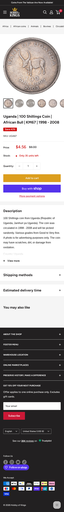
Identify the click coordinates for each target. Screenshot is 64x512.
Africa (5, 26)
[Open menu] (5, 12)
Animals (34, 26)
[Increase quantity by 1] (36, 166)
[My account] (51, 12)
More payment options (32, 196)
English (8, 431)
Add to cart (32, 178)
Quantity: (8, 166)
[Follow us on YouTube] (18, 462)
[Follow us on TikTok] (24, 462)
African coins (19, 26)
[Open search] (45, 12)
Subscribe (14, 415)
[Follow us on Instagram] (12, 462)
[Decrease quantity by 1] (19, 166)
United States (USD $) (33, 431)
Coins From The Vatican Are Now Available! (32, 2)
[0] (58, 12)
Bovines (47, 26)
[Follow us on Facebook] (5, 462)
